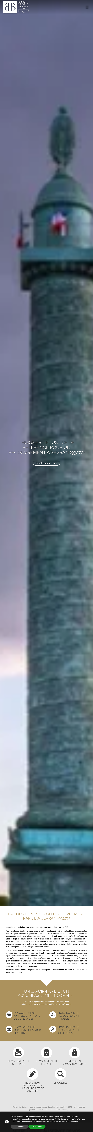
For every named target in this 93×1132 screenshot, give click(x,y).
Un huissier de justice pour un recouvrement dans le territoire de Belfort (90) (42, 1107)
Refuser (21, 1127)
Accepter (38, 1127)
